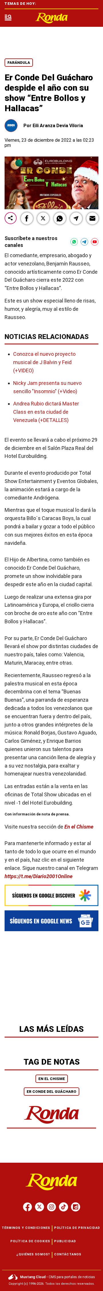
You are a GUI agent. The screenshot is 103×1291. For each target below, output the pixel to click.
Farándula (18, 62)
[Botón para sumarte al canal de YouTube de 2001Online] (94, 241)
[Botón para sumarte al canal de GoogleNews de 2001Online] (51, 920)
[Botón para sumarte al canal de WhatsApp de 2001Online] (74, 241)
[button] (27, 218)
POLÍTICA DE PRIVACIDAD (77, 1228)
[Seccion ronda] (51, 1124)
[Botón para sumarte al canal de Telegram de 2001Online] (84, 241)
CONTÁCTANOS (67, 1254)
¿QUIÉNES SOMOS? (33, 1254)
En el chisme (51, 1079)
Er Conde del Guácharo (51, 1091)
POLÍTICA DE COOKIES (30, 1241)
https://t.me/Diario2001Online (38, 876)
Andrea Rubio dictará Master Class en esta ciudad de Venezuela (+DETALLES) (46, 412)
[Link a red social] (27, 1206)
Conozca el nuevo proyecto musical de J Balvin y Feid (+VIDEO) (44, 362)
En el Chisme (78, 826)
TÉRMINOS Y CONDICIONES (26, 1228)
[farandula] (51, 18)
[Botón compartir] (11, 218)
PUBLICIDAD (65, 1241)
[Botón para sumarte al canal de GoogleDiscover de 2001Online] (51, 895)
